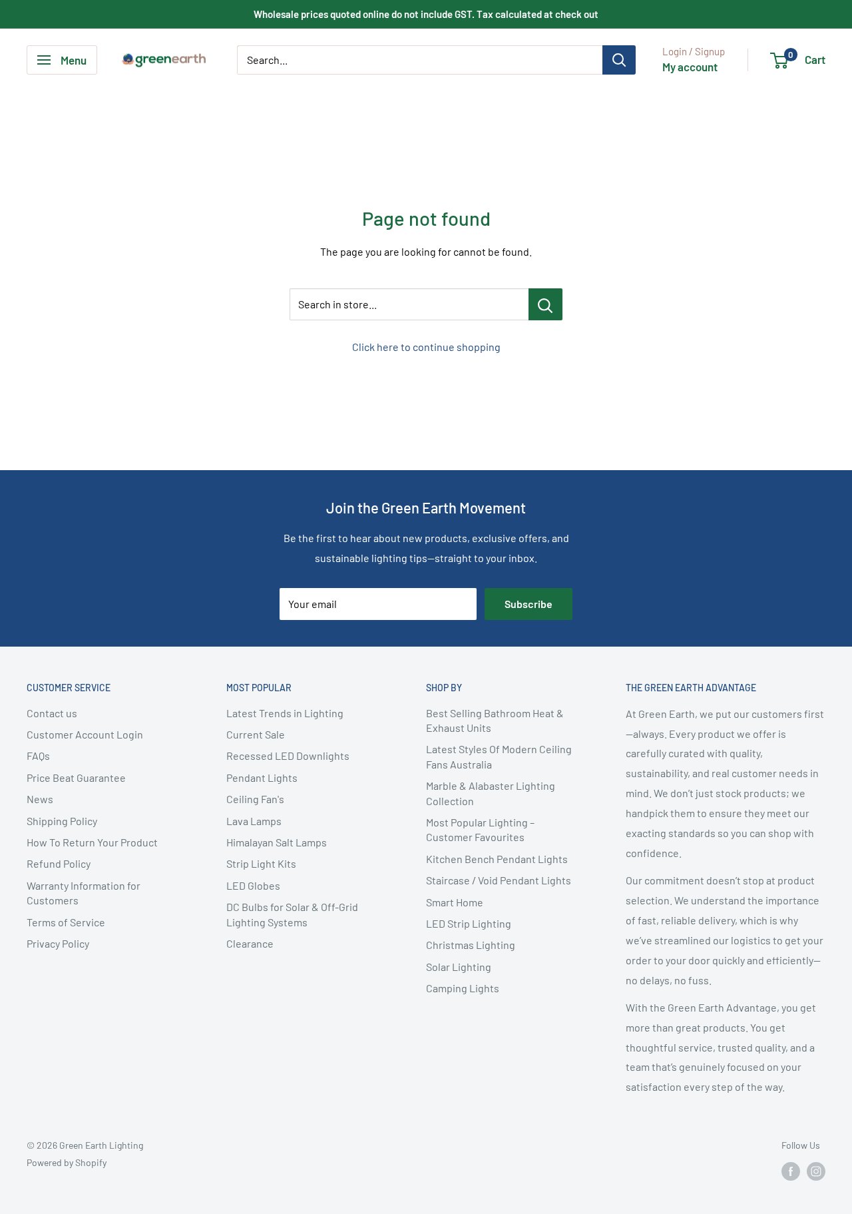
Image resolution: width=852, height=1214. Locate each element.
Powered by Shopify (66, 1162)
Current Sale (255, 734)
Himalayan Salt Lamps (276, 842)
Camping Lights (462, 988)
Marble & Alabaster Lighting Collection (490, 792)
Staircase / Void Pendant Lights (498, 880)
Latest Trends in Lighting (284, 713)
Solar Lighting (458, 966)
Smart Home (454, 902)
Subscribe (528, 603)
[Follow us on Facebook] (790, 1171)
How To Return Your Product (92, 842)
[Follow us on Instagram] (816, 1171)
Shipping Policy (62, 820)
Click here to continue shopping (426, 346)
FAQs (38, 755)
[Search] (619, 60)
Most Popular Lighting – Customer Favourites (480, 829)
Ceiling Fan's (255, 798)
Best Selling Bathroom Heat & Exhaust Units (495, 720)
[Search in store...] (545, 304)
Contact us (52, 713)
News (40, 798)
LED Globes (253, 885)
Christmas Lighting (470, 944)
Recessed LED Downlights (287, 755)
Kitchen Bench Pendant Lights (497, 858)
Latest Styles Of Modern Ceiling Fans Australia (499, 756)
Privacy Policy (58, 943)
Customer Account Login (85, 734)
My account (690, 66)
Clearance (250, 943)
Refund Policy (59, 863)
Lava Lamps (254, 820)
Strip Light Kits (261, 863)
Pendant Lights (262, 777)
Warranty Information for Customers (83, 892)
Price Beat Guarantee (76, 777)
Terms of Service (66, 922)
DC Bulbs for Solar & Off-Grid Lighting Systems (292, 914)
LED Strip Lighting (468, 923)
